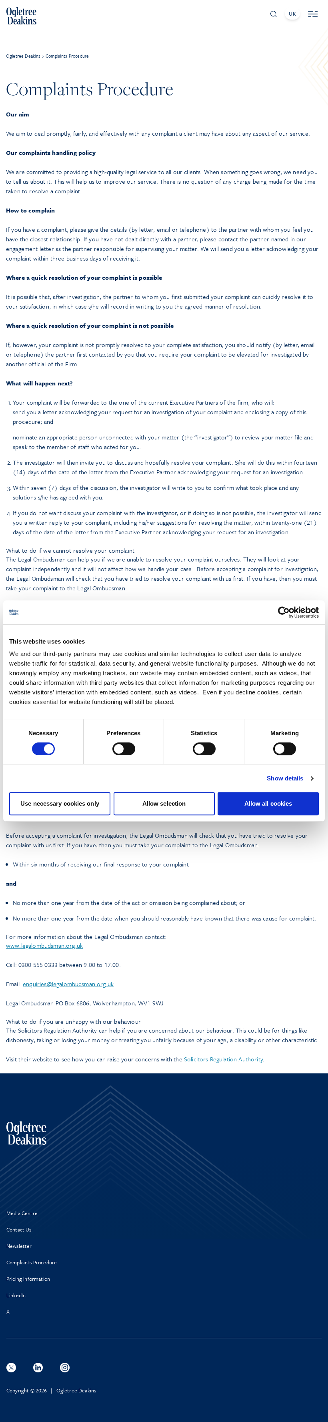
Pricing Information (28, 1279)
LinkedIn (16, 1295)
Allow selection (164, 803)
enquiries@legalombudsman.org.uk (68, 983)
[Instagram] (65, 1367)
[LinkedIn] (38, 1367)
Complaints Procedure (31, 1262)
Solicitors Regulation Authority (223, 1059)
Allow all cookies (268, 803)
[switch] (123, 748)
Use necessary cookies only (59, 803)
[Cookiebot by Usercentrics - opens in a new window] (284, 612)
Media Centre (22, 1213)
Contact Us (19, 1229)
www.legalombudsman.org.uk (44, 945)
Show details (285, 778)
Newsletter (19, 1246)
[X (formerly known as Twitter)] (11, 1367)
